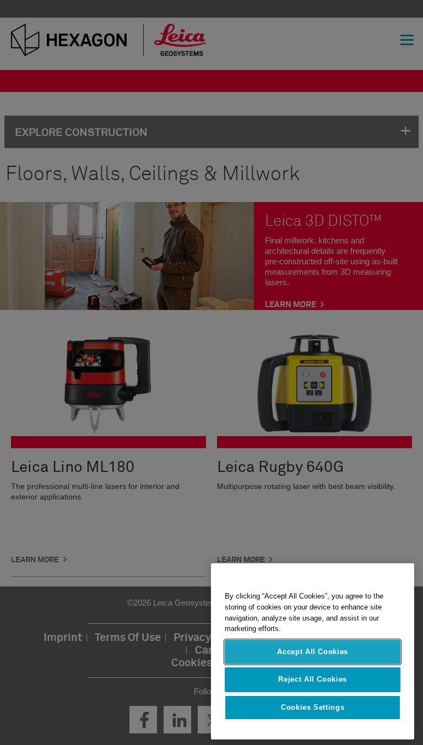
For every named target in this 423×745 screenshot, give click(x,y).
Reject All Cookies (312, 679)
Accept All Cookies (312, 652)
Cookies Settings (313, 707)
